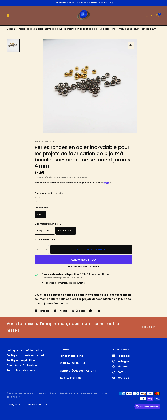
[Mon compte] (151, 15)
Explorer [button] (149, 326)
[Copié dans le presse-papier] (100, 310)
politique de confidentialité (24, 350)
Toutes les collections (21, 370)
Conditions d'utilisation (22, 365)
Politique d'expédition (21, 360)
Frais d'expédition (44, 177)
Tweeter (62, 310)
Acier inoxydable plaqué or (44, 199)
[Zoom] (131, 45)
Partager (44, 310)
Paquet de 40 (44, 230)
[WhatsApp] (91, 310)
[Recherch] (146, 15)
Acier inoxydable (38, 199)
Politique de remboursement (25, 355)
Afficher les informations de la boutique (63, 283)
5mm (40, 214)
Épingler (80, 310)
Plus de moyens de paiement (83, 266)
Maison (11, 28)
